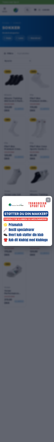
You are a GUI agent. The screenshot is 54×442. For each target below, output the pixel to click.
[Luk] (48, 199)
